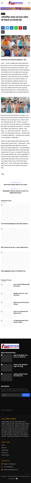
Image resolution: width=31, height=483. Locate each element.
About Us (4, 447)
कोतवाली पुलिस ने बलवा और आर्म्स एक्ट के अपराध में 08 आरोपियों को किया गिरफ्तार (15, 192)
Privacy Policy (5, 455)
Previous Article (16, 182)
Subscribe (26, 395)
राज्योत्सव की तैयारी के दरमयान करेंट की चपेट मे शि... (21, 375)
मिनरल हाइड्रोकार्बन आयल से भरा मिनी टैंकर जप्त (13, 271)
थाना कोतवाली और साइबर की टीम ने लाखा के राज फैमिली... (21, 321)
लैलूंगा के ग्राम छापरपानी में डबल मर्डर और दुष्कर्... (21, 303)
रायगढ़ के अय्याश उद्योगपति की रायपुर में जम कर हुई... (20, 365)
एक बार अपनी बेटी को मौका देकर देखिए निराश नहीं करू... (21, 285)
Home (3, 445)
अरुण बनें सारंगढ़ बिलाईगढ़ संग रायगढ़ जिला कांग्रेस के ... (15, 224)
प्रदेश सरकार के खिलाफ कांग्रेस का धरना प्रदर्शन (15, 184)
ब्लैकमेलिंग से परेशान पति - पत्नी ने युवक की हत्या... (21, 294)
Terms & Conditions (6, 410)
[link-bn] (15, 8)
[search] (29, 3)
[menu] (2, 3)
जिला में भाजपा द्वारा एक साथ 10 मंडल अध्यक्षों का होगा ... (15, 247)
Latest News (5, 450)
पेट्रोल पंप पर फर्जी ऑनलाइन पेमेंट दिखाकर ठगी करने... (21, 312)
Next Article (14, 189)
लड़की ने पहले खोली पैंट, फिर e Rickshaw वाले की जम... (21, 356)
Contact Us (5, 452)
